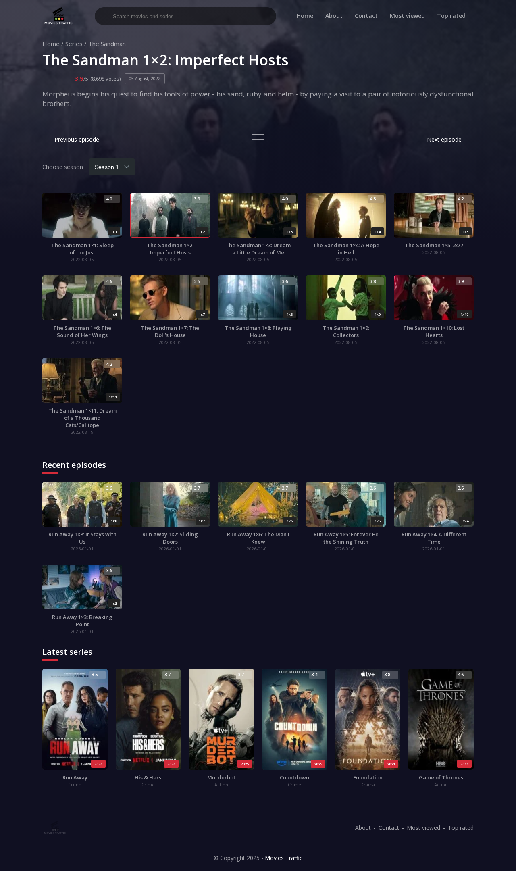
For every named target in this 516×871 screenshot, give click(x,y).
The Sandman (107, 44)
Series (74, 44)
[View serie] (258, 139)
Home (305, 15)
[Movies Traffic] (58, 16)
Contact (366, 15)
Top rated (451, 15)
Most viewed (407, 15)
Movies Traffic (283, 858)
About (334, 15)
